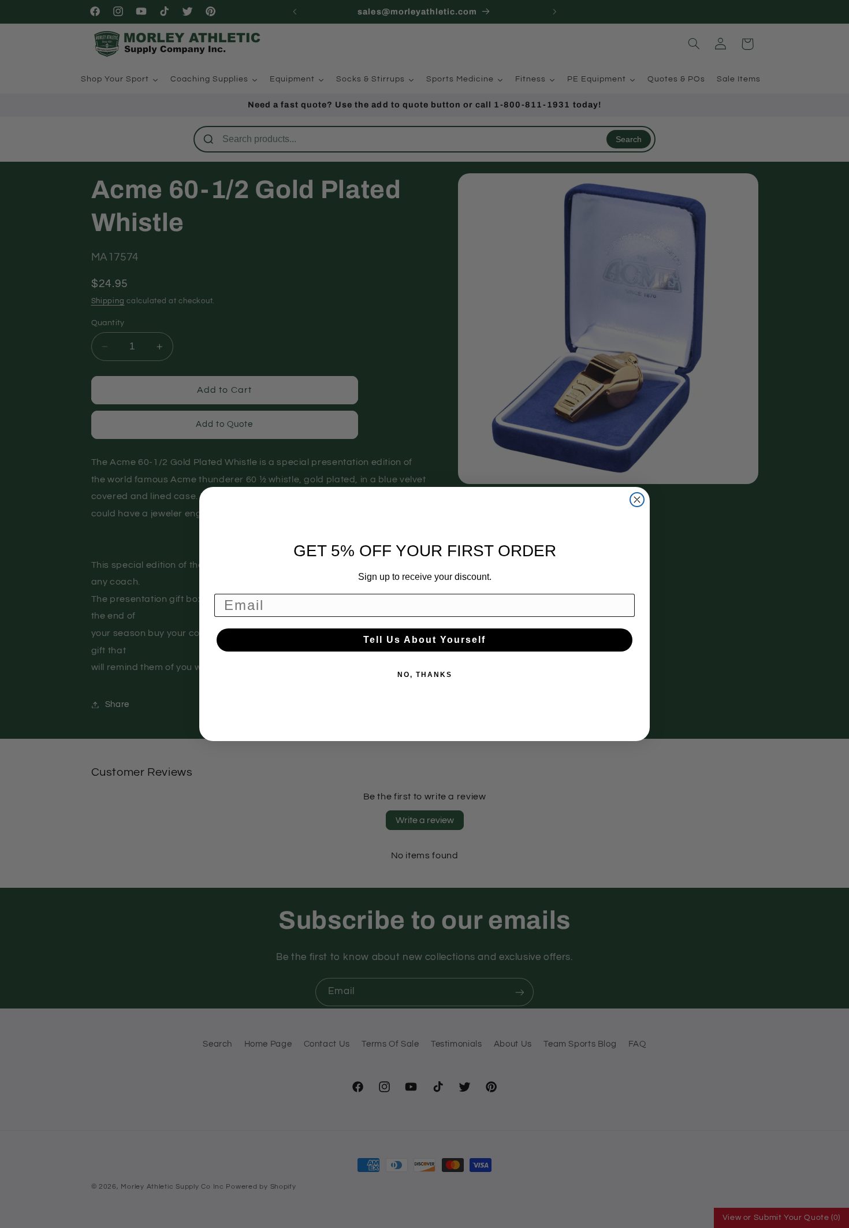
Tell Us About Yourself (424, 640)
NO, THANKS (424, 675)
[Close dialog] (637, 500)
